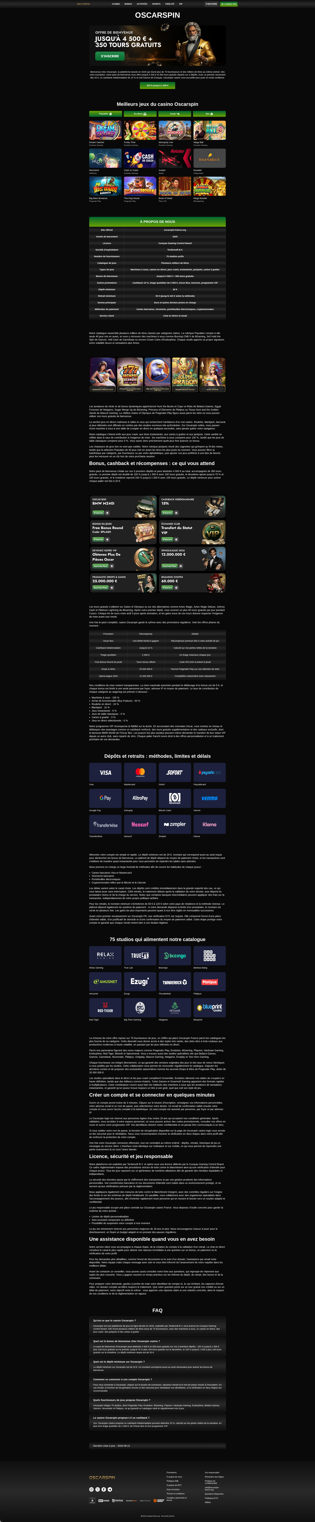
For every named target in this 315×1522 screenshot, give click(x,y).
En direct (138, 114)
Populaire (103, 114)
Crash (173, 114)
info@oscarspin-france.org (212, 1488)
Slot (207, 114)
